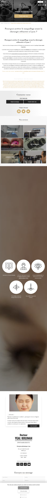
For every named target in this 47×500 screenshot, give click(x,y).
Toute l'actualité (33, 426)
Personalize (24, 494)
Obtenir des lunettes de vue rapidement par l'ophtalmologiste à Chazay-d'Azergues (17, 81)
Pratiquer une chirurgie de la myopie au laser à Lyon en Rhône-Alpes (24, 84)
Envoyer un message (15, 102)
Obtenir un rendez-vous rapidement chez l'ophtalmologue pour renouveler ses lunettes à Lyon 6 (23, 87)
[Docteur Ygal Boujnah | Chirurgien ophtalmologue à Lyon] (3, 2)
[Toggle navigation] (45, 1)
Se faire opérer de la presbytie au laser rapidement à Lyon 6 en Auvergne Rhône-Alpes (22, 86)
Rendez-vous (40, 1)
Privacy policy (24, 497)
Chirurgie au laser (7, 23)
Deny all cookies (24, 491)
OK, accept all (24, 487)
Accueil (2, 23)
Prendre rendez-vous (23, 16)
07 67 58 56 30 (5, 5)
